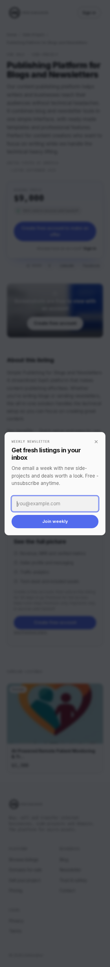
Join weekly (55, 521)
